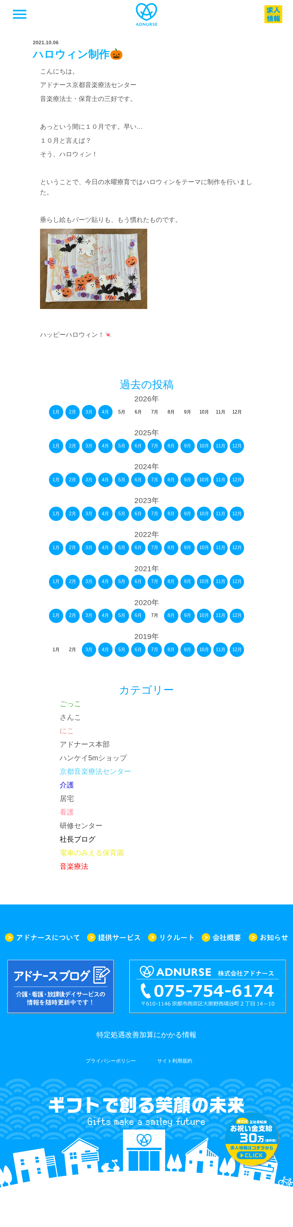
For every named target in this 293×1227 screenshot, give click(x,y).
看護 (67, 812)
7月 (154, 445)
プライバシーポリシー (111, 1061)
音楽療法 (74, 866)
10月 (204, 445)
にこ (67, 731)
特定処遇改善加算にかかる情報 (146, 1035)
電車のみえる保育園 (92, 853)
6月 (138, 445)
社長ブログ (77, 839)
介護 (67, 785)
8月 (171, 445)
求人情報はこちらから (251, 1139)
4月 (105, 412)
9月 (187, 445)
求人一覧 (273, 14)
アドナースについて (42, 937)
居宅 (67, 798)
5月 (121, 445)
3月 (89, 412)
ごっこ (70, 704)
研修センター (81, 826)
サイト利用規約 (174, 1061)
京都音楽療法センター (95, 771)
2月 (72, 412)
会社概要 (221, 937)
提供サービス (113, 937)
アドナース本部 (85, 744)
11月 (220, 445)
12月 (237, 445)
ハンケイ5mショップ (93, 758)
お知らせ (268, 937)
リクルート (171, 937)
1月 (56, 412)
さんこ (70, 717)
